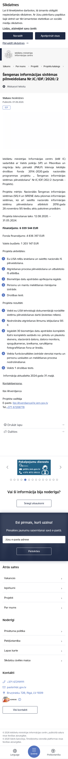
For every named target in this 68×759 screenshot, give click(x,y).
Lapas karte (11, 650)
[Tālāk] (60, 467)
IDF (6, 107)
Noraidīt (17, 35)
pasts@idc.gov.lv (16, 687)
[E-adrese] (10, 699)
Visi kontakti (20, 709)
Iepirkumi (9, 588)
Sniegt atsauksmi (34, 503)
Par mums (10, 607)
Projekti (8, 597)
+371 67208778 (15, 407)
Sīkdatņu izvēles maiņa (17, 660)
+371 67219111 (15, 681)
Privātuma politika (14, 631)
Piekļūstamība (12, 640)
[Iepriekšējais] (7, 467)
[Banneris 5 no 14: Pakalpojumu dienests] (34, 467)
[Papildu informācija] (19, 699)
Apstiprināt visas (50, 35)
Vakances (9, 578)
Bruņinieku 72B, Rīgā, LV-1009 (25, 692)
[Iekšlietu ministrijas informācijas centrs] (33, 58)
